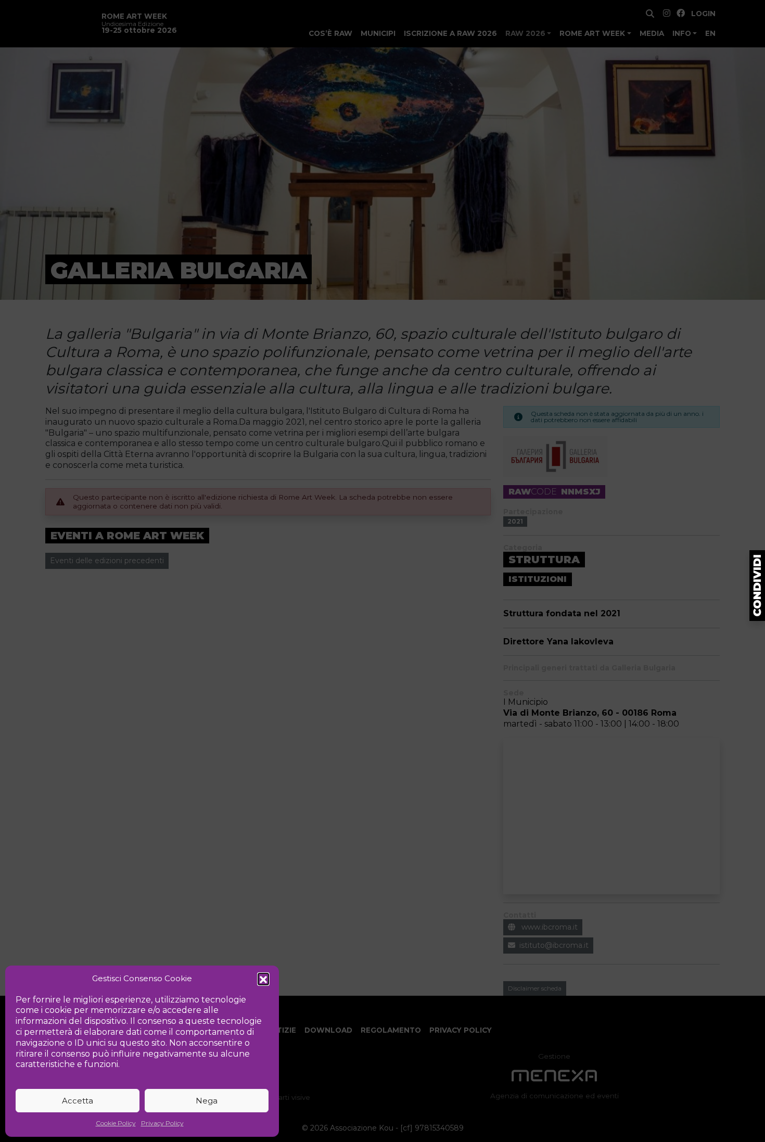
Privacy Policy (162, 1123)
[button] (263, 978)
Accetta (77, 1101)
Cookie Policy (116, 1123)
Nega (207, 1101)
